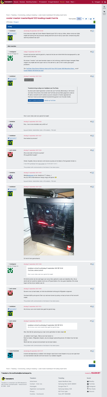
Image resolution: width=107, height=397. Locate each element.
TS (83, 19)
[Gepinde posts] (93, 18)
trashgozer (13, 51)
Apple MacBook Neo (64, 381)
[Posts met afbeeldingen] (86, 18)
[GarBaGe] (10, 125)
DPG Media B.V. (22, 383)
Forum (8, 15)
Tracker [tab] (104, 8)
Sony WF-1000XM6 (64, 394)
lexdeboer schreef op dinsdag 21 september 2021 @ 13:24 (45, 268)
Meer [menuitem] (72, 2)
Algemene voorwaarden (37, 389)
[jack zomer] (10, 154)
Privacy (32, 391)
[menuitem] (92, 2)
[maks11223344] (10, 355)
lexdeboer (13, 31)
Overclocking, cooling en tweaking (27, 15)
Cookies (32, 394)
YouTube (92, 384)
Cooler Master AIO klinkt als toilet (33, 70)
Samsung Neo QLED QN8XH (67, 384)
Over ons (39, 384)
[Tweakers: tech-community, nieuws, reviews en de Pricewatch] (6, 2)
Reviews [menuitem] (22, 2)
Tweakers (4, 383)
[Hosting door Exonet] (92, 373)
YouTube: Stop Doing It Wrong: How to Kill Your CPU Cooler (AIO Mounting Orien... (50, 68)
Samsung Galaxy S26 (65, 389)
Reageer (16, 22)
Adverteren (33, 381)
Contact (32, 384)
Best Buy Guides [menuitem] (31, 2)
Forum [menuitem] (62, 2)
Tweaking (13, 15)
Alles (79, 19)
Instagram (92, 386)
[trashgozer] (10, 58)
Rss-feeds (92, 389)
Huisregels (33, 386)
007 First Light (63, 391)
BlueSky (91, 381)
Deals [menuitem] (67, 2)
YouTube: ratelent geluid (35, 270)
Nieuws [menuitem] (16, 2)
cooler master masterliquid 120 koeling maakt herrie (52, 15)
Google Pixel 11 (63, 386)
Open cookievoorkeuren (36, 100)
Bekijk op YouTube (50, 100)
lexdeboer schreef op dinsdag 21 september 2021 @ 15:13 (45, 325)
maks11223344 (14, 351)
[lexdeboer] (10, 37)
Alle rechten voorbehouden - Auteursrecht (14, 384)
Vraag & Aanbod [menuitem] (53, 2)
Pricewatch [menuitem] (43, 2)
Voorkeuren (40, 394)
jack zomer (13, 150)
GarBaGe (12, 121)
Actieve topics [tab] (104, 14)
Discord (91, 391)
